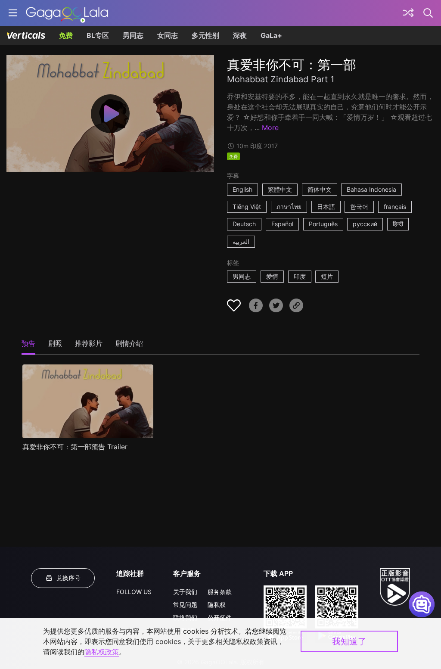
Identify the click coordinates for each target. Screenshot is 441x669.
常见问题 (185, 604)
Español (282, 223)
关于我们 (185, 591)
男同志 (133, 35)
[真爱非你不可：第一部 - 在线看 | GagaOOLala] (67, 13)
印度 (300, 276)
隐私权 (217, 604)
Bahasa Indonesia (371, 189)
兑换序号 (68, 578)
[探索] (408, 13)
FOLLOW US (134, 591)
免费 (66, 35)
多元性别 (205, 35)
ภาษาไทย (288, 206)
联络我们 (185, 617)
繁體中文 (280, 189)
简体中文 (319, 189)
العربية (241, 241)
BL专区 (98, 35)
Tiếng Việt (247, 206)
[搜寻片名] (428, 13)
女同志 (167, 35)
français (395, 206)
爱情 (272, 276)
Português (323, 223)
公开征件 (220, 617)
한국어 (359, 206)
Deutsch (244, 223)
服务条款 (220, 591)
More (270, 127)
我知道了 (349, 641)
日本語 (326, 206)
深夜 (240, 35)
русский (365, 223)
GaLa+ (271, 35)
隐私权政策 (101, 651)
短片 (327, 276)
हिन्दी (398, 223)
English (242, 189)
